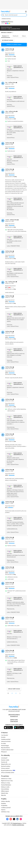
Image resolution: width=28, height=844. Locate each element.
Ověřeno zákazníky (5, 801)
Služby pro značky (5, 787)
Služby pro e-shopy (5, 783)
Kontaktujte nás (14, 716)
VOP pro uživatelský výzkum (7, 772)
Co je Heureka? (4, 735)
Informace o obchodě (6, 32)
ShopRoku (3, 803)
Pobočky (15, 36)
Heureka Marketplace (6, 785)
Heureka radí (4, 762)
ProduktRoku (4, 805)
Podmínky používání (5, 739)
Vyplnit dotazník (14, 721)
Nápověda (3, 795)
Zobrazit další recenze (14, 689)
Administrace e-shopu (6, 778)
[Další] (19, 693)
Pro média (3, 743)
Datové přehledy (5, 789)
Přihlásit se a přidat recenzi (14, 44)
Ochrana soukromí (5, 768)
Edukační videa (4, 793)
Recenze (5, 36)
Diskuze (24, 36)
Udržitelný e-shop (5, 812)
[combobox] (14, 14)
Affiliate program (5, 791)
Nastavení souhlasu (5, 766)
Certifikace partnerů (6, 807)
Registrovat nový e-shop (7, 781)
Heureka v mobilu (5, 760)
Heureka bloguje (5, 745)
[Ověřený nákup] (13, 49)
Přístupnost (4, 752)
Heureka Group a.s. (17, 823)
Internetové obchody (6, 18)
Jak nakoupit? (4, 758)
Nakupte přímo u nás (6, 764)
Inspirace (3, 810)
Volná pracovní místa (6, 741)
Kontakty (3, 737)
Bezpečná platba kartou (6, 770)
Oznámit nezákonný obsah (7, 750)
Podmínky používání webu (18, 825)
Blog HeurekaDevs (5, 747)
